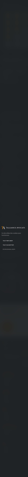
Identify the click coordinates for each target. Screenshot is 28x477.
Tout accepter (8, 245)
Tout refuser (8, 240)
